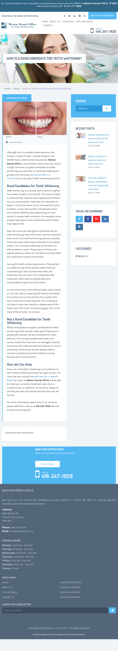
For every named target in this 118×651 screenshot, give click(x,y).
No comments (15, 142)
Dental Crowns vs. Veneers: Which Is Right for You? (97, 160)
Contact (48, 25)
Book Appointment (102, 15)
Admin (9, 137)
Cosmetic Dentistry (70, 582)
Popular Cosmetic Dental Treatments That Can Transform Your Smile (98, 184)
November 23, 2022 (17, 98)
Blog (16, 88)
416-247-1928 (106, 32)
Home (45, 21)
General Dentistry (70, 592)
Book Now (47, 464)
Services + (69, 21)
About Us (7, 587)
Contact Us (8, 597)
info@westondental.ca (21, 531)
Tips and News (84, 21)
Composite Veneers (70, 587)
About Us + (56, 21)
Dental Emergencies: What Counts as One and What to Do (98, 139)
